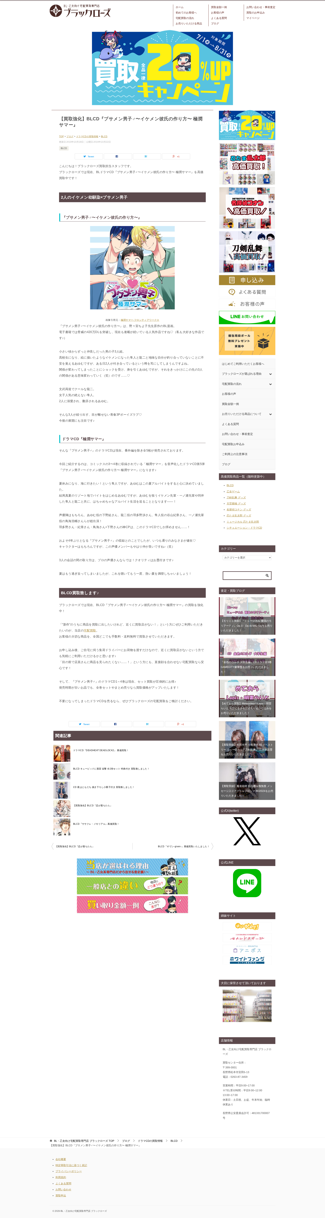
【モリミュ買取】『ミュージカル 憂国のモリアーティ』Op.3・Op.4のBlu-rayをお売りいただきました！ (247, 625)
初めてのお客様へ (186, 12)
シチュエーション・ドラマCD (244, 527)
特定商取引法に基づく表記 (71, 1165)
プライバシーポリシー (68, 1171)
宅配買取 (90, 630)
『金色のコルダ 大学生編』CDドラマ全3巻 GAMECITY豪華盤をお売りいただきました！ (246, 667)
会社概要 (60, 1159)
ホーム (180, 7)
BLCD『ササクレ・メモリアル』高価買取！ (96, 824)
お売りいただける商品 (189, 23)
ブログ (215, 23)
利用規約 (60, 1177)
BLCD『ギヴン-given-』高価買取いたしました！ (184, 846)
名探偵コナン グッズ (239, 509)
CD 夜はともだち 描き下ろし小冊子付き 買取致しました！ (104, 787)
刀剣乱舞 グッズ (236, 497)
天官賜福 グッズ (236, 503)
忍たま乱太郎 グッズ (239, 515)
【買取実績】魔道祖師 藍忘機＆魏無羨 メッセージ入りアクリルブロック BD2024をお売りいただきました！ (247, 791)
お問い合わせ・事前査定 (260, 7)
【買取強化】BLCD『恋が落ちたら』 (92, 805)
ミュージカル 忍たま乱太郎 (243, 521)
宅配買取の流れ (185, 18)
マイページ (253, 18)
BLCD (64, 148)
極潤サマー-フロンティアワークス (140, 320)
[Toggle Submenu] (270, 374)
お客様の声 (217, 12)
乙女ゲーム (233, 491)
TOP (84, 1140)
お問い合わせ (63, 1189)
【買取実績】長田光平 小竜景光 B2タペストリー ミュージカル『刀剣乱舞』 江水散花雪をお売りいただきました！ (247, 749)
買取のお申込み (255, 12)
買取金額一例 (219, 7)
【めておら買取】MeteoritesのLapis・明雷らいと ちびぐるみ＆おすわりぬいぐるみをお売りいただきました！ (246, 708)
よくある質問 (219, 18)
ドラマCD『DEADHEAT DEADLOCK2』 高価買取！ (101, 750)
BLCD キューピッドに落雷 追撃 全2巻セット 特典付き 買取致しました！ (111, 768)
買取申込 (60, 1195)
